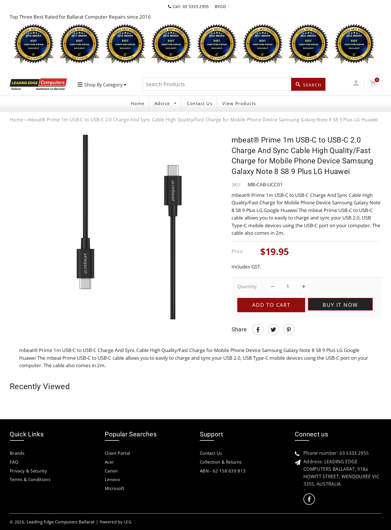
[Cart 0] (373, 84)
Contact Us (199, 103)
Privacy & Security (28, 471)
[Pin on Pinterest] (289, 329)
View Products (239, 103)
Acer (109, 462)
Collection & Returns (221, 462)
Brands (17, 453)
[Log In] (356, 84)
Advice (163, 103)
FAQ (14, 462)
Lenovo (112, 479)
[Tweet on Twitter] (273, 329)
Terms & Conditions (30, 479)
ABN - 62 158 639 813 (223, 471)
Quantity (247, 286)
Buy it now (340, 304)
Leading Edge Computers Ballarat (61, 522)
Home (138, 103)
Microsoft (114, 488)
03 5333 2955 (354, 453)
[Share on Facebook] (258, 329)
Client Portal (117, 453)
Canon (111, 471)
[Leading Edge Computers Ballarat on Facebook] (309, 499)
